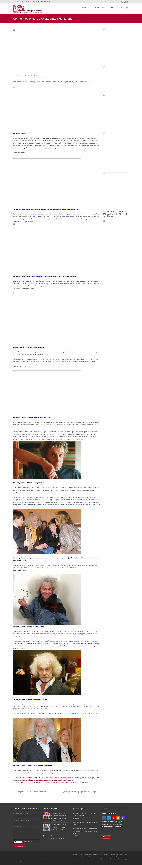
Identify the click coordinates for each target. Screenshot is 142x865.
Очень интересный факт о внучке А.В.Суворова (59, 837)
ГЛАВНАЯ (85, 8)
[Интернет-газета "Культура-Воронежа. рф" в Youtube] (113, 818)
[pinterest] (127, 2)
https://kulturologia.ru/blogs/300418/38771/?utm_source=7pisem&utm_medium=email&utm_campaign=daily (54, 782)
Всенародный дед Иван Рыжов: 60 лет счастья (31, 792)
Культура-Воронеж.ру (115, 824)
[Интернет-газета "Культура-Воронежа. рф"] (26, 8)
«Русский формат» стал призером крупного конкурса (80, 792)
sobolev (38, 75)
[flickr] (125, 2)
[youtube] (122, 2)
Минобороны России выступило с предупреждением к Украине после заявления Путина (86, 831)
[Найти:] (115, 808)
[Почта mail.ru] (123, 818)
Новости (29, 75)
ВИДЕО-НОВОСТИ (116, 8)
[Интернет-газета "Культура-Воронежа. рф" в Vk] (104, 818)
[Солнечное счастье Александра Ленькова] (56, 49)
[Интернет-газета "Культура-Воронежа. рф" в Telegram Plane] (109, 818)
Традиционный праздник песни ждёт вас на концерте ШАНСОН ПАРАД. (59, 815)
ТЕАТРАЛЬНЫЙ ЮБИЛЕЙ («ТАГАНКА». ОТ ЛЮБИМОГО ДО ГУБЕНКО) (59, 827)
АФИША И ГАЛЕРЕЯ (99, 8)
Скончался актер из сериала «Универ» (85, 822)
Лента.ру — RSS (82, 809)
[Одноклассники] (118, 818)
